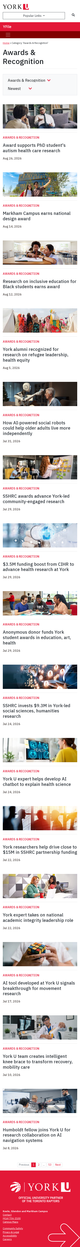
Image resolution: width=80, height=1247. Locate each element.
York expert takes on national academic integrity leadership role (38, 917)
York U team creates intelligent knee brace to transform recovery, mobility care (38, 1061)
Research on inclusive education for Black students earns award (39, 284)
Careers (7, 1239)
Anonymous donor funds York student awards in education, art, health (37, 637)
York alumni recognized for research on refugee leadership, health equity (35, 354)
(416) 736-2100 (12, 1218)
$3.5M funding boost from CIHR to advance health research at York (38, 566)
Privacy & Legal (11, 1232)
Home (6, 43)
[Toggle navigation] (8, 34)
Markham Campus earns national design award (37, 216)
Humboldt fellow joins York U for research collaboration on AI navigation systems (37, 1135)
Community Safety (13, 1228)
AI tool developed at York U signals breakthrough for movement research (39, 988)
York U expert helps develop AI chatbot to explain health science (37, 781)
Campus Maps (10, 1221)
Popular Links (32, 16)
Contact (7, 1214)
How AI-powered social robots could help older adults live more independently (36, 428)
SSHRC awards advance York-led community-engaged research (36, 498)
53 (50, 1164)
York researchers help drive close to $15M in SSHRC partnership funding (40, 849)
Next (58, 1164)
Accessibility (10, 1235)
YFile (7, 26)
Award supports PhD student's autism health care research (34, 148)
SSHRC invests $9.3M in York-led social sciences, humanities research (36, 710)
